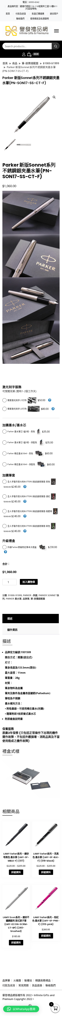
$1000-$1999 (15, 595)
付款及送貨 (21, 13)
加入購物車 (28, 582)
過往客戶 (54, 13)
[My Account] (23, 54)
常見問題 (23, 985)
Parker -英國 (30, 595)
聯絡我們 (20, 18)
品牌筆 (26, 598)
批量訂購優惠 (38, 13)
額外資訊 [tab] (12, 630)
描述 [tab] (9, 618)
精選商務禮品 (43, 980)
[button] (54, 97)
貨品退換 (37, 985)
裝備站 (28, 980)
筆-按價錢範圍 (38, 598)
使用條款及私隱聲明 (39, 18)
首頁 (8, 13)
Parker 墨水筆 (13, 598)
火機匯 (17, 980)
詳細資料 (16, 872)
